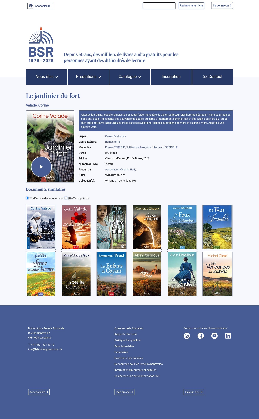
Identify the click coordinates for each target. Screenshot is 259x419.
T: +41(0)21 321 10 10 (41, 344)
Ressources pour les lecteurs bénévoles (139, 364)
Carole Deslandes (115, 136)
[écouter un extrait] (41, 166)
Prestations (87, 76)
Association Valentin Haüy (120, 169)
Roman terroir (113, 141)
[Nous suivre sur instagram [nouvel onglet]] (187, 336)
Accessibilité (43, 6)
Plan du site (123, 392)
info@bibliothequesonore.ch (45, 349)
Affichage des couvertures (48, 198)
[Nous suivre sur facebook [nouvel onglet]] (201, 336)
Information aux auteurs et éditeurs (135, 370)
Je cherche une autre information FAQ (137, 376)
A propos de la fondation (129, 328)
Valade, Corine (37, 105)
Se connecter (221, 5)
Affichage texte (80, 198)
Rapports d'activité (126, 334)
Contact (214, 76)
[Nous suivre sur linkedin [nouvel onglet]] (228, 336)
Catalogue (128, 76)
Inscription (171, 76)
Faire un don (192, 392)
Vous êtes (45, 76)
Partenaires (121, 352)
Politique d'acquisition (128, 340)
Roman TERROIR (115, 147)
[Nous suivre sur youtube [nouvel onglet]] (214, 336)
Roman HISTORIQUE (165, 147)
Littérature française (139, 147)
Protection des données (129, 358)
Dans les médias (124, 346)
